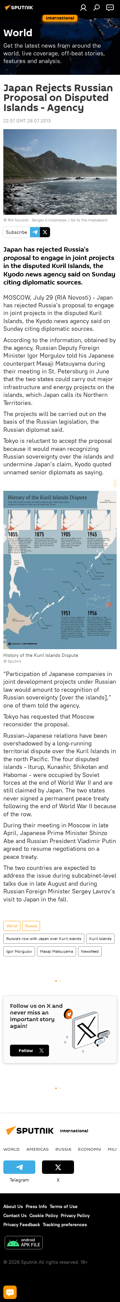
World (11, 925)
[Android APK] (23, 1243)
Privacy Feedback (21, 1224)
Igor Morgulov (19, 951)
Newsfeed (90, 951)
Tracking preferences (65, 1224)
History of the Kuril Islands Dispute (40, 655)
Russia (31, 925)
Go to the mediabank (89, 219)
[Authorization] (83, 7)
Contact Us (15, 1215)
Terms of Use (64, 1206)
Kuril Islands (100, 938)
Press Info (36, 1206)
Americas (37, 1149)
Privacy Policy (75, 1215)
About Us (13, 1206)
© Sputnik (12, 661)
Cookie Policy (43, 1215)
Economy (89, 1149)
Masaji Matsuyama (56, 951)
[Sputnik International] (20, 10)
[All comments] (10, 1292)
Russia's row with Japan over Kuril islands (43, 938)
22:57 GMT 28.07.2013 (27, 121)
